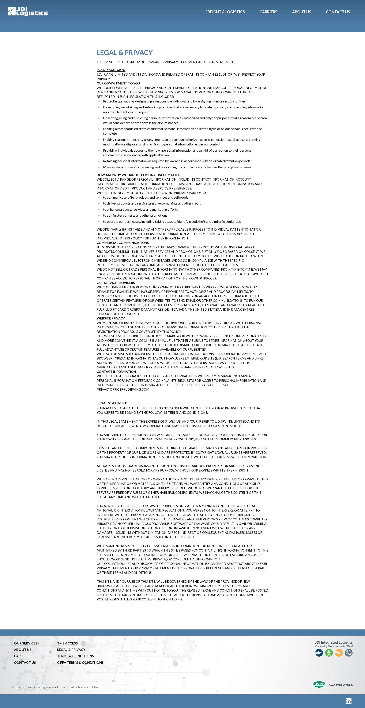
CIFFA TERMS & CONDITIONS (80, 662)
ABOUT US (22, 649)
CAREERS (21, 656)
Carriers (268, 12)
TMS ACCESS (67, 643)
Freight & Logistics (225, 12)
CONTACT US (25, 662)
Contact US (338, 12)
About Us (301, 12)
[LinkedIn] (348, 701)
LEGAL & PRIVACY (71, 649)
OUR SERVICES (25, 643)
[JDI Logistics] (103, 11)
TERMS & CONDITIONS (75, 656)
